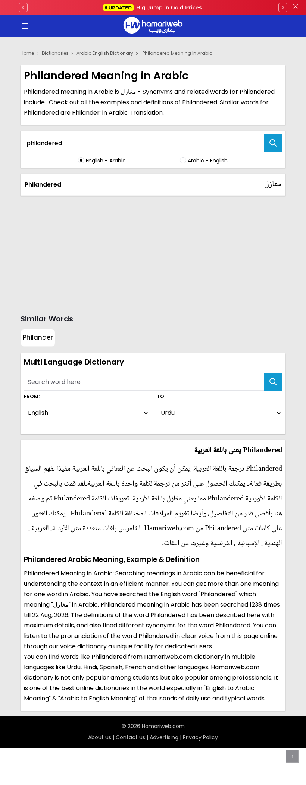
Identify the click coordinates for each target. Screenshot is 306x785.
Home (27, 53)
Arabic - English (208, 160)
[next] (282, 7)
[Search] (273, 143)
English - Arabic (106, 160)
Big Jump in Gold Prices (156, 7)
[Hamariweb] (153, 26)
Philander (38, 337)
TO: (161, 396)
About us (99, 737)
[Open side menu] (24, 26)
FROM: (32, 396)
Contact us (130, 737)
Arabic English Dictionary (104, 53)
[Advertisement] (153, 253)
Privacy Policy (200, 737)
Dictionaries (55, 53)
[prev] (23, 7)
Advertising (164, 737)
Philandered (43, 184)
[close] (296, 7)
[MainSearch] (273, 382)
